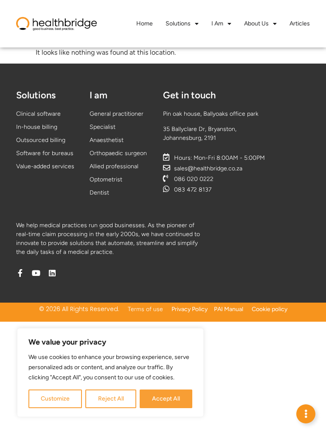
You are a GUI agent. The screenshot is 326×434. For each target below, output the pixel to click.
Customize (55, 398)
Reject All (111, 398)
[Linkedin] (52, 273)
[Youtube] (36, 273)
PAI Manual (228, 309)
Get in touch (189, 95)
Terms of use (145, 309)
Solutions (178, 23)
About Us (256, 23)
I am (217, 23)
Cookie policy (269, 309)
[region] (110, 372)
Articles (299, 23)
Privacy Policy (189, 309)
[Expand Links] (305, 413)
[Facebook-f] (20, 273)
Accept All (166, 398)
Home (144, 23)
